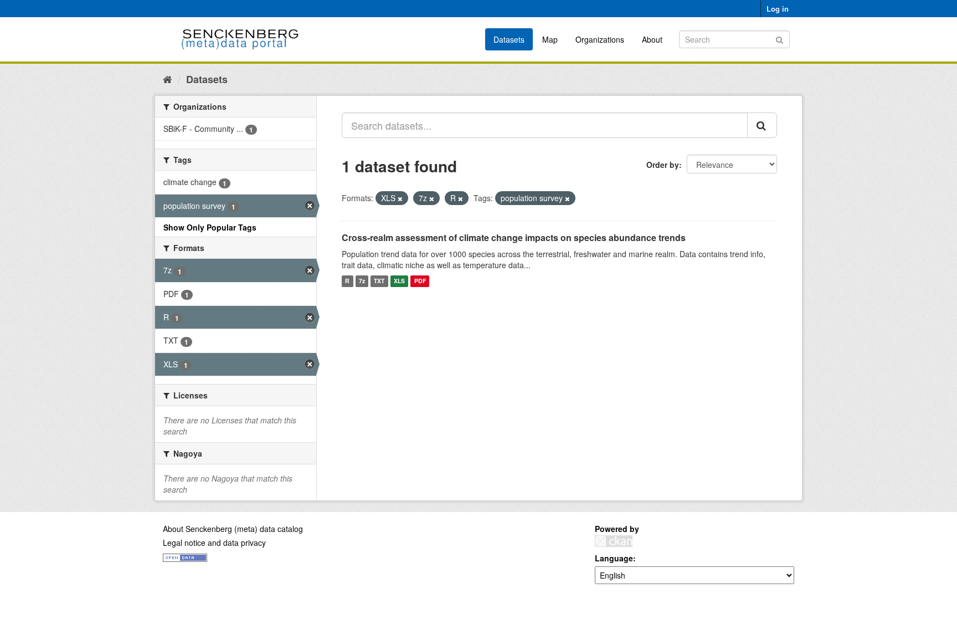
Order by (662, 164)
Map (550, 39)
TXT (379, 281)
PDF (420, 281)
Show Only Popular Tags (209, 227)
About (652, 39)
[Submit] (779, 38)
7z (362, 281)
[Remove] (400, 198)
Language (614, 558)
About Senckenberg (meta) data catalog (233, 528)
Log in (777, 8)
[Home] (167, 78)
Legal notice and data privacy (214, 542)
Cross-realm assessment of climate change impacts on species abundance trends (514, 237)
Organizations (599, 39)
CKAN (613, 541)
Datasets (508, 39)
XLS (399, 281)
